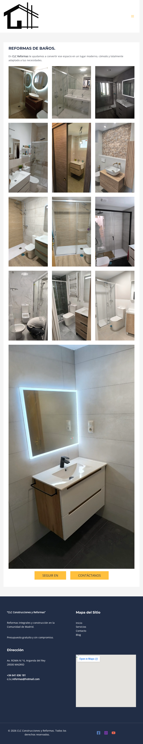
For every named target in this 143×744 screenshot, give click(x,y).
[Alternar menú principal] (132, 16)
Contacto (81, 630)
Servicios (81, 626)
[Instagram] (106, 733)
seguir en (50, 575)
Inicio (79, 623)
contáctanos (89, 575)
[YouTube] (113, 733)
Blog (78, 634)
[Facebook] (98, 733)
